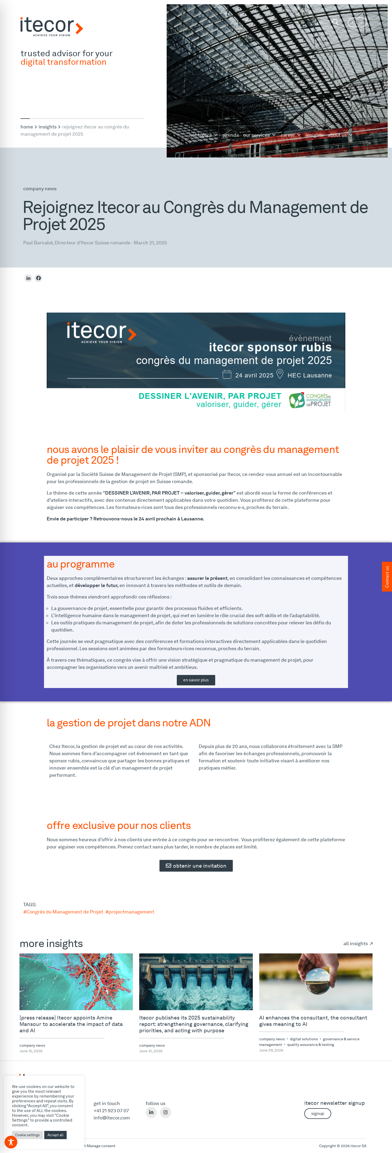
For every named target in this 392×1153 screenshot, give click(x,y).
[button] (357, 22)
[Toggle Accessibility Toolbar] (11, 1142)
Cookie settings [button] (27, 1135)
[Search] (335, 22)
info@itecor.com (112, 1117)
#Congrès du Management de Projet (63, 912)
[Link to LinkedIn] (151, 1112)
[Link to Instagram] (165, 1112)
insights (314, 135)
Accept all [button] (55, 1135)
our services (256, 135)
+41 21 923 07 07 (111, 1110)
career (288, 135)
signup (317, 1113)
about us (337, 135)
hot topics (200, 135)
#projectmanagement (129, 912)
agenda (230, 135)
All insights (356, 943)
